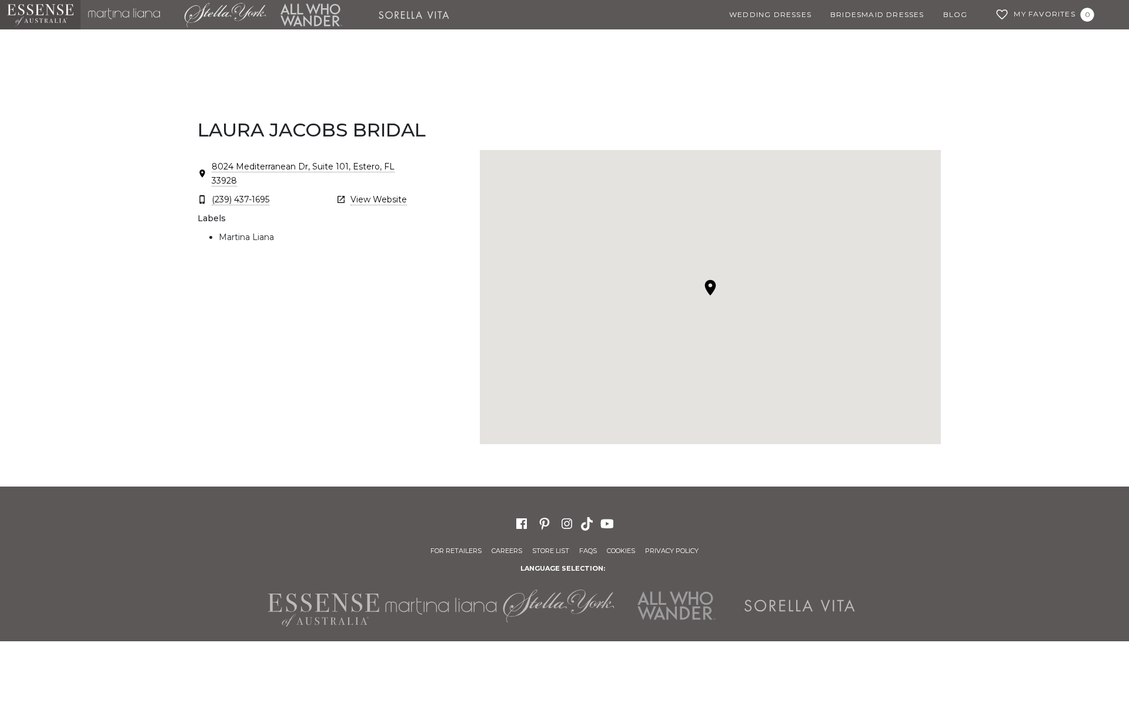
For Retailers (456, 551)
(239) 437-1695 (240, 199)
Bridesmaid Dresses (877, 14)
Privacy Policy (672, 551)
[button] (710, 287)
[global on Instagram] (567, 523)
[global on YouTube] (608, 523)
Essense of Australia (40, 14)
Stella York (224, 14)
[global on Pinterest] (544, 523)
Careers (507, 551)
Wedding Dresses (770, 14)
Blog (955, 14)
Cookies (621, 551)
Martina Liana (129, 14)
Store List (550, 551)
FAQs (588, 551)
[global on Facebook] (522, 523)
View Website (378, 199)
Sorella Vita (418, 14)
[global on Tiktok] (588, 523)
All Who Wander (311, 14)
